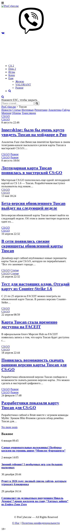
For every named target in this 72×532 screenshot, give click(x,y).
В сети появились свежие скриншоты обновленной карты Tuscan (32, 246)
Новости (6, 109)
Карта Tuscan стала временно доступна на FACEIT (29, 324)
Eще (10, 78)
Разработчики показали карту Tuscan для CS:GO (30, 405)
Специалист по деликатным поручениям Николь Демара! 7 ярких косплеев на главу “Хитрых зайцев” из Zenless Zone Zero (34, 501)
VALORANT (23, 84)
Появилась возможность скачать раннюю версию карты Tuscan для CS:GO (34, 365)
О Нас (16, 523)
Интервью (27, 109)
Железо (19, 81)
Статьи (16, 109)
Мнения (6, 113)
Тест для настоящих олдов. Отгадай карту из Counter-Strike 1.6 (35, 286)
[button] (2, 32)
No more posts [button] (9, 427)
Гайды (66, 109)
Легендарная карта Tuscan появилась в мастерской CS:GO (31, 170)
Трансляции (29, 113)
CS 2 (11, 65)
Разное (19, 87)
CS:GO (5, 116)
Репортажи (41, 109)
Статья (14, 270)
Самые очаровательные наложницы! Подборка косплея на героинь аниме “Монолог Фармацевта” (33, 449)
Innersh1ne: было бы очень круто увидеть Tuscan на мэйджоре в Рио (34, 132)
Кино (11, 75)
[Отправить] (36, 103)
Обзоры (16, 113)
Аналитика (55, 109)
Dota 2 (12, 68)
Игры (11, 72)
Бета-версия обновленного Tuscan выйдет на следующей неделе (33, 205)
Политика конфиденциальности (40, 523)
